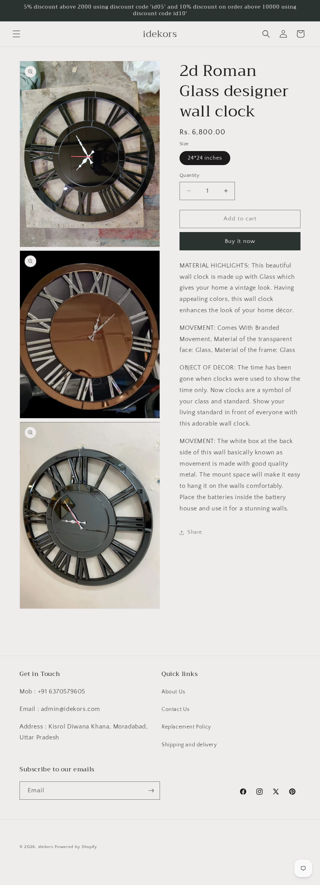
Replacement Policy (186, 727)
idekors (45, 847)
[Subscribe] (151, 790)
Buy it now (240, 241)
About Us (173, 692)
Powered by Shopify (76, 847)
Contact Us (176, 709)
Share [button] (194, 532)
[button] (16, 33)
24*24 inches (205, 158)
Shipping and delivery (189, 745)
